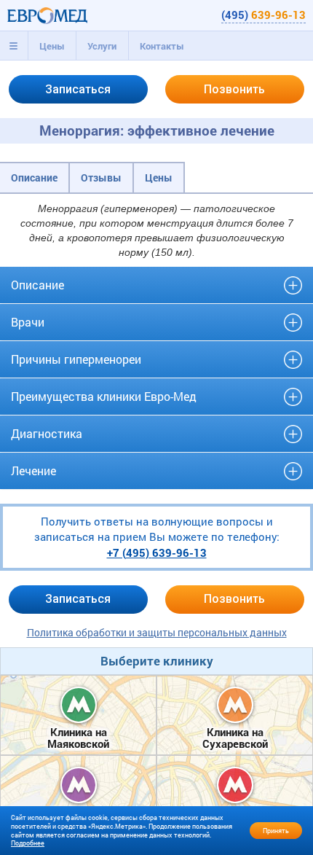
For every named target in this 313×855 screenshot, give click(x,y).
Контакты (162, 45)
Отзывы (101, 177)
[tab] (14, 45)
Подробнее (27, 843)
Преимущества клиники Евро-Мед (104, 396)
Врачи (27, 321)
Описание (34, 177)
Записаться (78, 89)
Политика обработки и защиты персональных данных (157, 632)
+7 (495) (157, 552)
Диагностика (46, 433)
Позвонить (234, 89)
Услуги (101, 45)
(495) (263, 14)
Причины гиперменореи (76, 359)
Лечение (33, 470)
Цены (52, 45)
